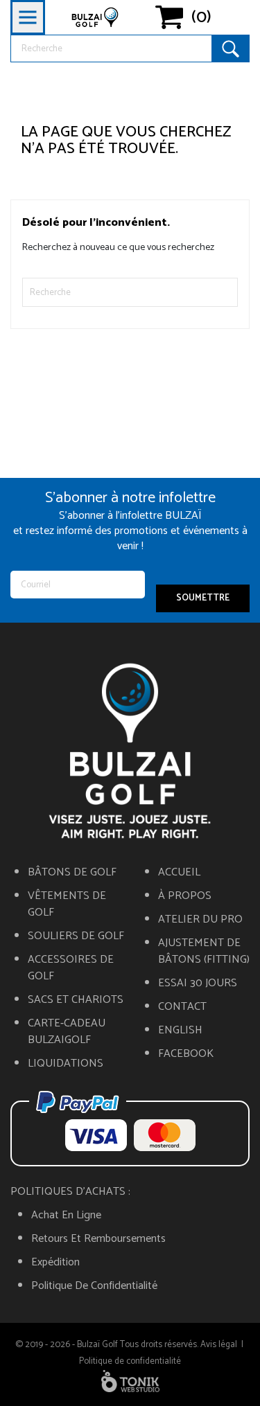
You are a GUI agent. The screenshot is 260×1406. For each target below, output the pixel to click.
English (180, 1030)
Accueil (179, 872)
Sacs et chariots (75, 1000)
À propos (184, 896)
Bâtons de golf (72, 872)
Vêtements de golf (67, 904)
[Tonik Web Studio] (130, 1381)
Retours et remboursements (98, 1239)
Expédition (55, 1262)
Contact (182, 1007)
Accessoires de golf (71, 968)
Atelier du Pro (200, 919)
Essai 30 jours (197, 983)
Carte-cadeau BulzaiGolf (66, 1032)
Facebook (186, 1054)
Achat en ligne (66, 1215)
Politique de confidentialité (94, 1286)
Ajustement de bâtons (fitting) (204, 951)
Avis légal (218, 1344)
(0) (201, 17)
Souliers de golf (76, 936)
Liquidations (65, 1064)
